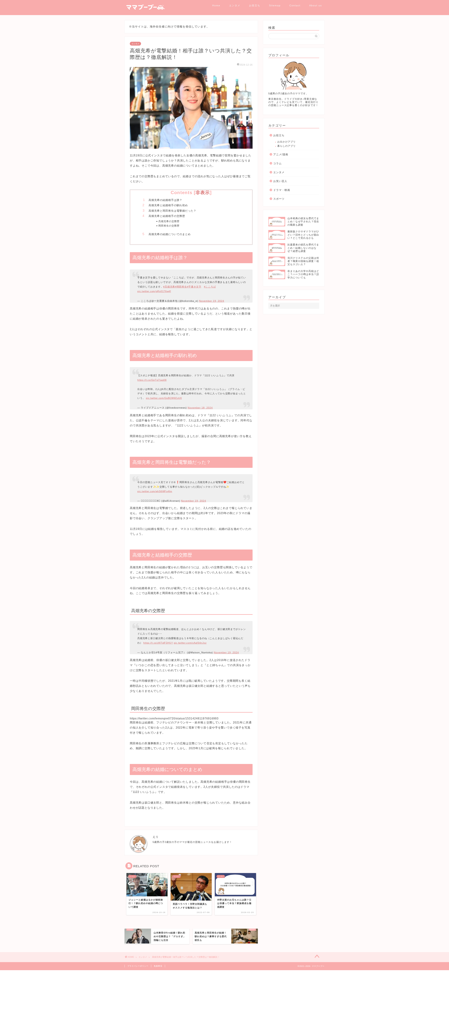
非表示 (203, 192)
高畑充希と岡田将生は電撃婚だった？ (172, 210)
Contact (294, 5)
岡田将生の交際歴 (168, 225)
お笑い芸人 (280, 181)
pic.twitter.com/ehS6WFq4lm (154, 487)
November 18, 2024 (200, 406)
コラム (277, 163)
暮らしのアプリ (286, 146)
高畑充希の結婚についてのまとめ (170, 234)
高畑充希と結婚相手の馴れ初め (168, 205)
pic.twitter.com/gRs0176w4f (154, 289)
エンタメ (234, 5)
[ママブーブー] (145, 13)
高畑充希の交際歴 (168, 221)
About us (315, 5)
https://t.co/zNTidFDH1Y (158, 637)
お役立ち (254, 5)
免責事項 (158, 961)
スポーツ (278, 198)
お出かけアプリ (286, 141)
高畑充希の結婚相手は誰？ (165, 199)
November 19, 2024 (211, 299)
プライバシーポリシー (137, 961)
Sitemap (275, 5)
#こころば (210, 285)
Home (216, 5)
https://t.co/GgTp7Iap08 (152, 378)
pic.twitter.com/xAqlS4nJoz (190, 637)
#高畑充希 (169, 285)
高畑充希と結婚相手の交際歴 (167, 215)
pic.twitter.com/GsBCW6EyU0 (164, 396)
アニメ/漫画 (280, 154)
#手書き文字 (194, 285)
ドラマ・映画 (281, 189)
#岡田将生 (181, 285)
